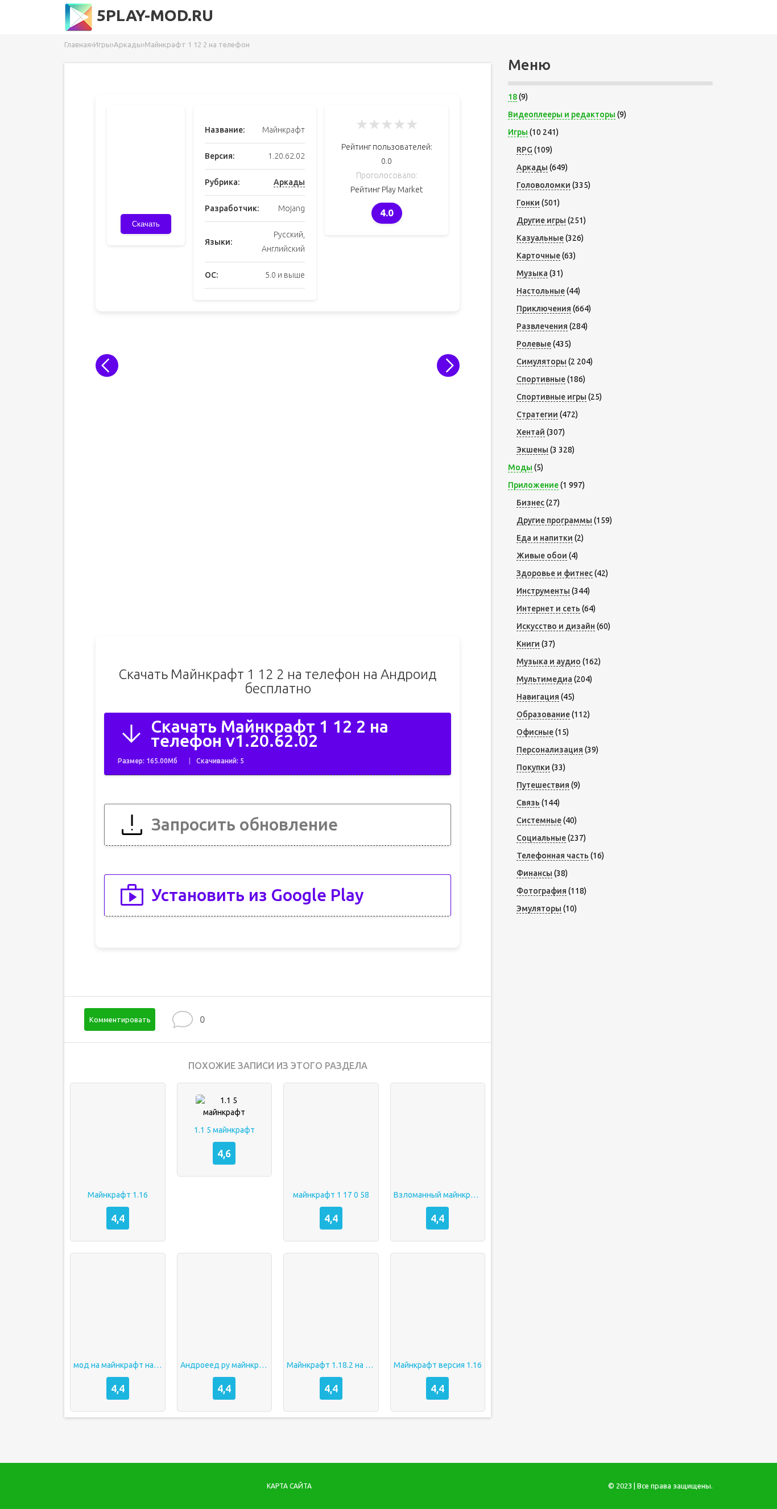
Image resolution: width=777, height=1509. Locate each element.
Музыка (532, 273)
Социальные (541, 837)
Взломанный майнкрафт (438, 1194)
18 (512, 96)
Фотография (541, 890)
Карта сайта (289, 1486)
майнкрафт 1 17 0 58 (331, 1194)
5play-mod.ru (153, 15)
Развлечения (542, 326)
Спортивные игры (551, 396)
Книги (528, 643)
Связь (528, 802)
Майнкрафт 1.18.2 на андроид (331, 1365)
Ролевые (533, 343)
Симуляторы (541, 361)
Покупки (533, 767)
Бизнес (530, 502)
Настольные (540, 290)
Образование (543, 714)
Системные (538, 820)
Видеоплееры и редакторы (561, 114)
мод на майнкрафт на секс (117, 1365)
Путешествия (542, 785)
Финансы (534, 873)
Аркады (289, 182)
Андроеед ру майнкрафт (224, 1365)
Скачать (146, 224)
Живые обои (541, 555)
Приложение (533, 485)
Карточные (538, 255)
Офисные (534, 732)
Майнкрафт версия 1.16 (438, 1365)
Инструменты (543, 590)
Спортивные (540, 379)
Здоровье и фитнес (554, 573)
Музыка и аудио (548, 661)
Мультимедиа (544, 679)
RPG (524, 149)
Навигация (537, 696)
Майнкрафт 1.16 (118, 1194)
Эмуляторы (538, 908)
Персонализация (549, 749)
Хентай (530, 432)
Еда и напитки (544, 537)
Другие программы (554, 520)
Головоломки (543, 185)
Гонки (528, 202)
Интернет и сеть (548, 608)
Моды (520, 467)
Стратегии (537, 414)
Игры (518, 132)
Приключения (543, 308)
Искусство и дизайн (555, 626)
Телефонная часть (552, 855)
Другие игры (541, 220)
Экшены (532, 449)
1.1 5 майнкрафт (224, 1129)
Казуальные (540, 237)
